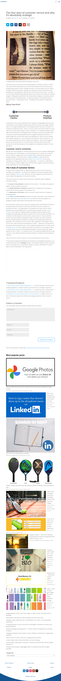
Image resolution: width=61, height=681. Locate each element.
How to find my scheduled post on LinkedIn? (17, 453)
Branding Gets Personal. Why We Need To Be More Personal (23, 294)
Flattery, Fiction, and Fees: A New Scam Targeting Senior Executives (23, 637)
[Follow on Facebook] (27, 670)
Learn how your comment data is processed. (38, 348)
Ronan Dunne (15, 227)
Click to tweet (20, 174)
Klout (22, 198)
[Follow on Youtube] (33, 670)
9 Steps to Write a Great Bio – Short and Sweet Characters (50, 553)
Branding (24, 18)
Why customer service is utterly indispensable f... (19, 285)
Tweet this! (38, 159)
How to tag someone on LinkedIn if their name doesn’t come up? (51, 397)
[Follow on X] (37, 670)
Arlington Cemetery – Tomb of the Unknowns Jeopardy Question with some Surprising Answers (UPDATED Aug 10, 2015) (42, 536)
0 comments (31, 18)
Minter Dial (10, 18)
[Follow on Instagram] (30, 670)
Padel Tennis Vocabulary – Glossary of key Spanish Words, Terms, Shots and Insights (51, 497)
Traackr (28, 198)
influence (12, 196)
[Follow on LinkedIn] (24, 670)
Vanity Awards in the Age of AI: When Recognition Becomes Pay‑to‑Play (24, 617)
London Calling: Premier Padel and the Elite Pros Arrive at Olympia (23, 640)
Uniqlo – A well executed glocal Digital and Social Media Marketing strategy (51, 594)
